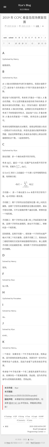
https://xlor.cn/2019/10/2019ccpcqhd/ (21, 395)
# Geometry (21, 420)
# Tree (28, 416)
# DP (15, 416)
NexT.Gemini (35, 443)
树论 (6, 426)
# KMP (41, 416)
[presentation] (6, 84)
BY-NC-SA (15, 403)
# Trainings (8, 416)
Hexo (8, 443)
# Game (29, 420)
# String (21, 416)
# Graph (34, 416)
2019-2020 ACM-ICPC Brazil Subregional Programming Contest (36, 429)
